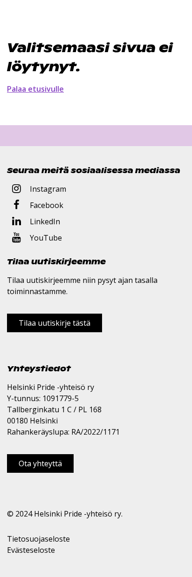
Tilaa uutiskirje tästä (54, 323)
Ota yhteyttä (40, 463)
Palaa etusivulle (35, 89)
